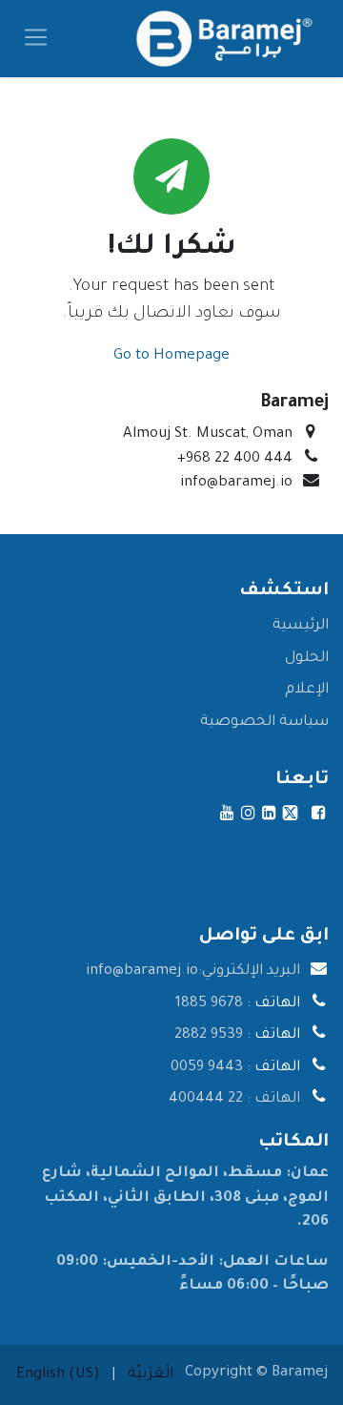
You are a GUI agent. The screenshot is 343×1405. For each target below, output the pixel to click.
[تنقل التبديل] (35, 38)
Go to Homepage (171, 356)
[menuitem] (150, 1375)
